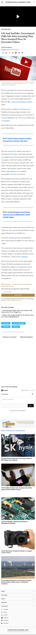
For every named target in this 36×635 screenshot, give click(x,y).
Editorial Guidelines (26, 337)
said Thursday (10, 171)
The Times (14, 154)
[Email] (19, 52)
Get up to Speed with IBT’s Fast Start (25, 421)
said (15, 238)
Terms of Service (7, 300)
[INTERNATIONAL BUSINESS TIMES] (18, 2)
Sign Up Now (10, 424)
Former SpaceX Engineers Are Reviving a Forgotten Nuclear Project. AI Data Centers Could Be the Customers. (16, 582)
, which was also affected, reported (20, 102)
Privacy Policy (17, 300)
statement (7, 120)
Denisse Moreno (7, 47)
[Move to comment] (22, 52)
